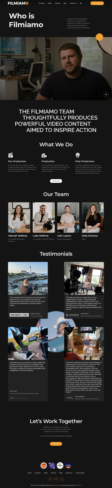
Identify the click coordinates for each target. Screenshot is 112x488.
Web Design (58, 485)
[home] (18, 3)
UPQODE (78, 485)
